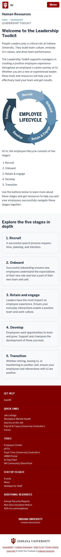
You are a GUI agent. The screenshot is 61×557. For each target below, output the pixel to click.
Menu (53, 4)
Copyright (11, 551)
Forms (7, 430)
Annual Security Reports (17, 501)
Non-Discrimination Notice (18, 504)
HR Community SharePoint (18, 463)
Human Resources (16, 14)
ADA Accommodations (16, 508)
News (7, 482)
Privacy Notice (52, 547)
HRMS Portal (10, 456)
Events (7, 478)
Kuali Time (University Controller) (22, 452)
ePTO (7, 448)
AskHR (7, 400)
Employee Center (13, 445)
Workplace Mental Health (17, 418)
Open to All (39, 547)
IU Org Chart (10, 459)
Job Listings (10, 415)
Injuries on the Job (13, 422)
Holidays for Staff (13, 486)
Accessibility (8, 547)
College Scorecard (23, 547)
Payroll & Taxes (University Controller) (24, 426)
